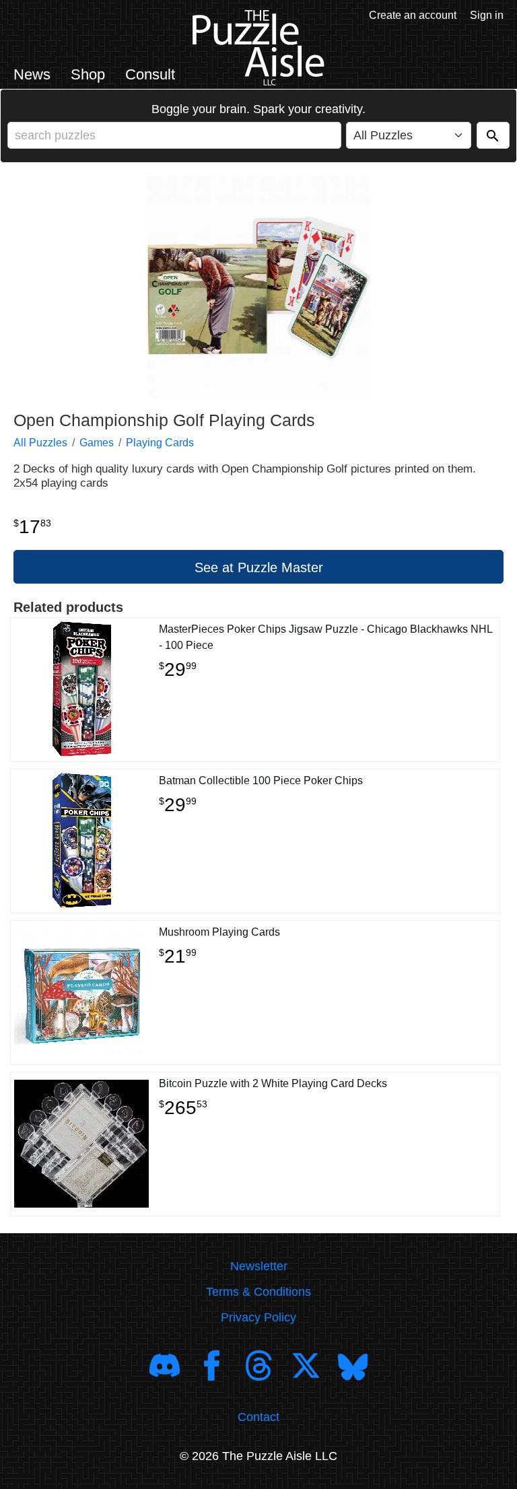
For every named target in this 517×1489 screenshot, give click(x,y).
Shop (88, 74)
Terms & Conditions (258, 1291)
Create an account (412, 15)
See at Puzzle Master (259, 567)
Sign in (487, 15)
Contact (258, 1417)
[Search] (493, 135)
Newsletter (258, 1266)
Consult (150, 74)
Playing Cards (160, 442)
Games (96, 442)
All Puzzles (40, 442)
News (31, 74)
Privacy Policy (258, 1317)
